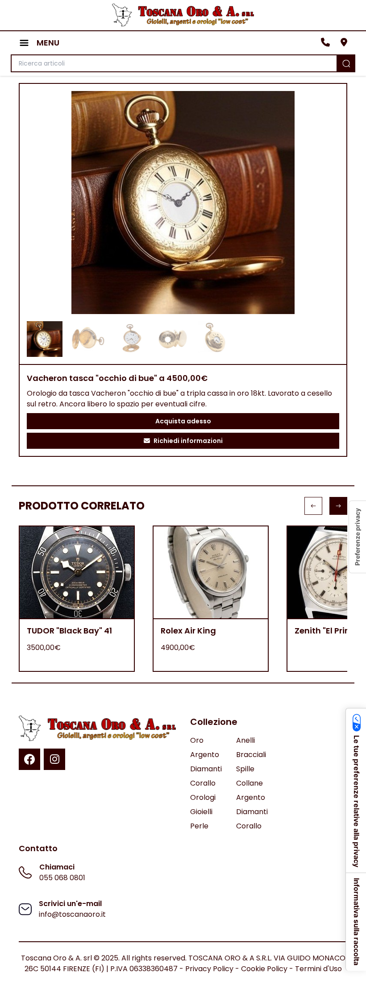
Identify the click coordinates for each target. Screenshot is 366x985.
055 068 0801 (62, 878)
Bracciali (251, 754)
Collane (249, 783)
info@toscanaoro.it (72, 914)
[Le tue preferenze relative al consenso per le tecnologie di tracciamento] (357, 537)
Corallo (203, 783)
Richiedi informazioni (188, 440)
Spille (245, 769)
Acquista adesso (183, 421)
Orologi (203, 797)
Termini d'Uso (318, 969)
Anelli (245, 740)
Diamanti (206, 769)
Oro (197, 740)
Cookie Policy (264, 969)
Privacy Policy (209, 969)
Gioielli (201, 812)
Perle (199, 826)
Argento (204, 754)
